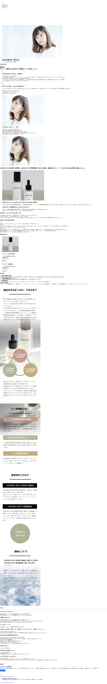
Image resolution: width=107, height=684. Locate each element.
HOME (3, 4)
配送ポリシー (34, 679)
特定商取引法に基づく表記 (7, 679)
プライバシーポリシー (21, 679)
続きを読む (3, 670)
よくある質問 (40, 679)
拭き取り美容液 (5, 5)
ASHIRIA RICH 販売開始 (5, 666)
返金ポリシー (28, 679)
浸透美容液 (4, 6)
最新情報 (10, 678)
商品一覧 (6, 678)
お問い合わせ (5, 7)
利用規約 (15, 679)
